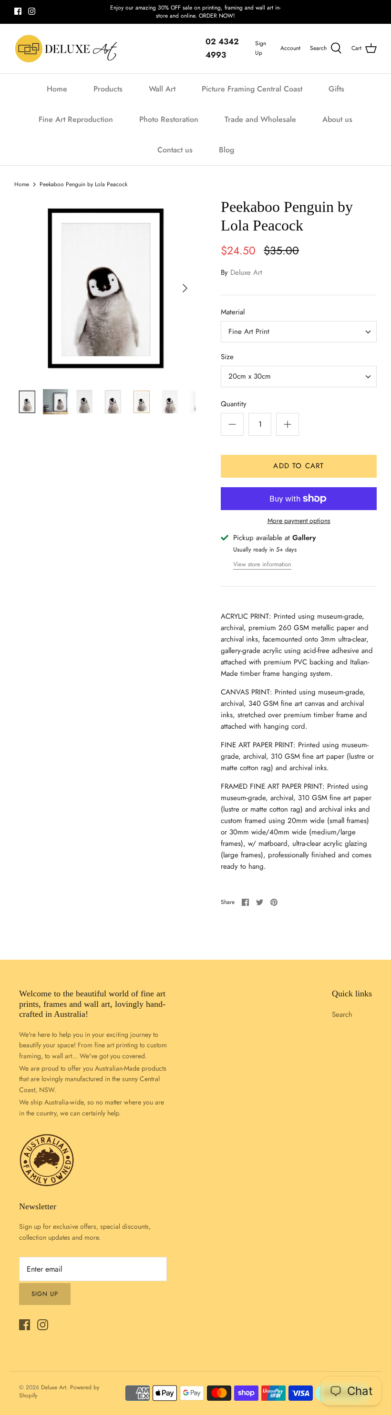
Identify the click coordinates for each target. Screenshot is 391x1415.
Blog (226, 149)
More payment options (299, 521)
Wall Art (162, 88)
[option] (105, 288)
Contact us (175, 149)
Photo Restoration (168, 119)
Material (233, 312)
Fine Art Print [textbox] (248, 332)
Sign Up (260, 48)
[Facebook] (17, 11)
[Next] (185, 288)
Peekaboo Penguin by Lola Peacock (83, 184)
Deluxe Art (246, 272)
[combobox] (299, 331)
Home (57, 88)
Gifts (336, 88)
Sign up (44, 1293)
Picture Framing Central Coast (252, 88)
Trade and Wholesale (260, 119)
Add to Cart (298, 466)
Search (342, 1014)
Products (108, 88)
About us (337, 119)
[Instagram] (31, 11)
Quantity (234, 404)
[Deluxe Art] (68, 48)
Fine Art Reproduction (76, 119)
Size (227, 357)
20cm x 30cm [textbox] (249, 376)
